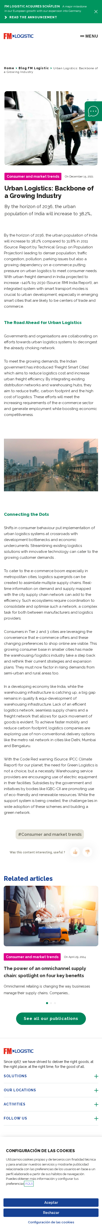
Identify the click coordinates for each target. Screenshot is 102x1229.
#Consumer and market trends (49, 834)
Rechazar (51, 1213)
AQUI (29, 1184)
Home (9, 68)
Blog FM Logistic (34, 68)
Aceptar (51, 1203)
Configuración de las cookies (51, 1222)
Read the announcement (33, 17)
